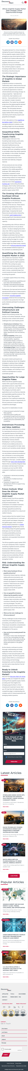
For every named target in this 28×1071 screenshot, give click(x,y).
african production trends (18, 245)
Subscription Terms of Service (8, 1065)
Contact (4, 999)
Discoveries (22, 993)
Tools (12, 993)
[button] (8, 42)
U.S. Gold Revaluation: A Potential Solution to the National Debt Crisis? (12, 968)
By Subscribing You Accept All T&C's (15, 756)
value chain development (18, 462)
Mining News (14, 996)
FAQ (20, 996)
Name (5, 744)
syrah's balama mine (15, 215)
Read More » (6, 806)
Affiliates (5, 993)
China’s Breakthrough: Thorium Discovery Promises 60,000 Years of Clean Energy (14, 936)
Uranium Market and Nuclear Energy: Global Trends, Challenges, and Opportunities (14, 906)
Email (5, 750)
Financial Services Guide (21, 1065)
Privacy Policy (18, 1063)
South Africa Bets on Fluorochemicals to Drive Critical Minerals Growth (12, 861)
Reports (4, 996)
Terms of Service (10, 1063)
